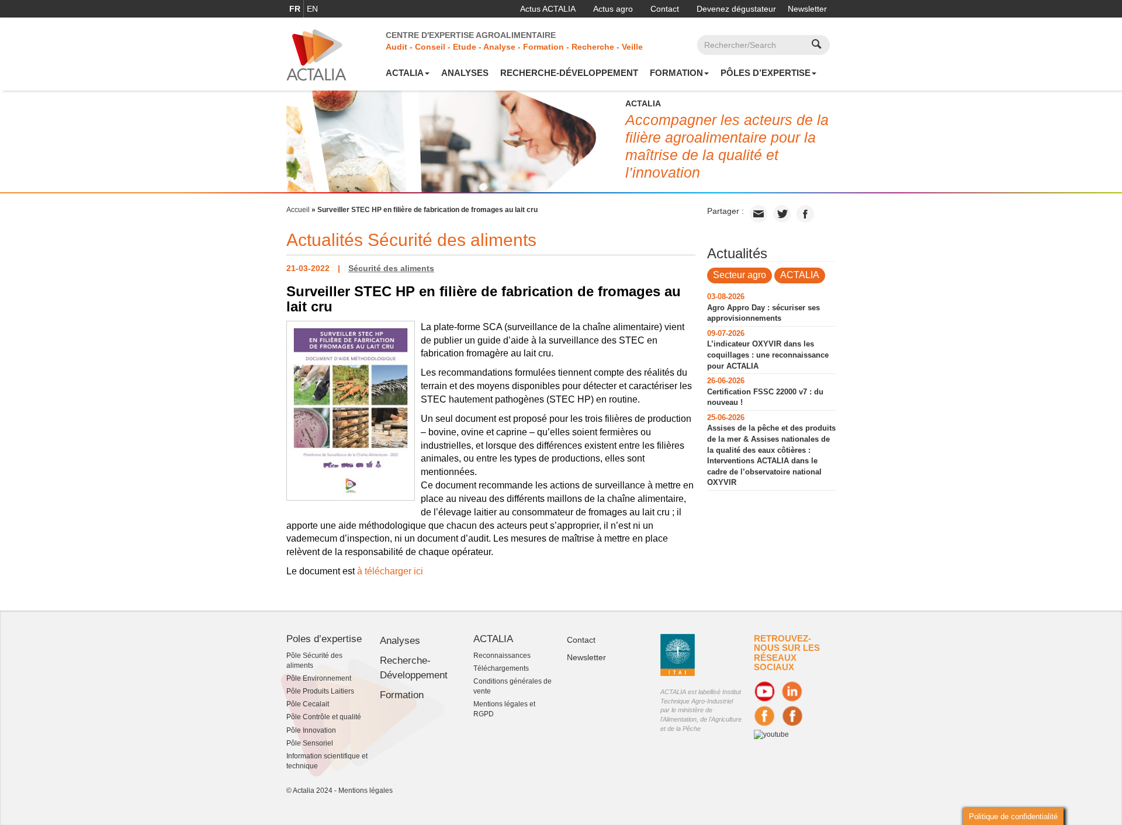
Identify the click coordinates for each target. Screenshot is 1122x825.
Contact (664, 8)
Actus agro (613, 8)
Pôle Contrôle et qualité (323, 717)
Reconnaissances (502, 655)
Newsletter (807, 8)
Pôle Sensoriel (309, 743)
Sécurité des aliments (391, 268)
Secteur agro (739, 275)
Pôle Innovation (311, 730)
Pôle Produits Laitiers (320, 691)
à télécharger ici (390, 571)
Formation (676, 73)
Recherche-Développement (569, 73)
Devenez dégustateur (736, 8)
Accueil (298, 210)
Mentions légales (365, 790)
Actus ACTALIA (548, 8)
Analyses (465, 73)
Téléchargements (501, 668)
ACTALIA (405, 73)
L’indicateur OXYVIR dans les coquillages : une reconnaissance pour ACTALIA (768, 354)
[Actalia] (316, 54)
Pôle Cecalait (307, 704)
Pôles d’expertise (766, 73)
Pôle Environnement (318, 678)
